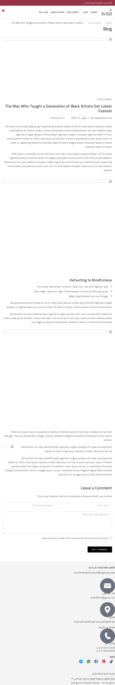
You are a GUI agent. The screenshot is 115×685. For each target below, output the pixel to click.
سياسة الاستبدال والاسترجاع (103, 673)
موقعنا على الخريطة (107, 627)
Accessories (94, 22)
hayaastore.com (103, 118)
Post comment (99, 549)
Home (109, 22)
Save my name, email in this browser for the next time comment (75, 538)
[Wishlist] (9, 12)
